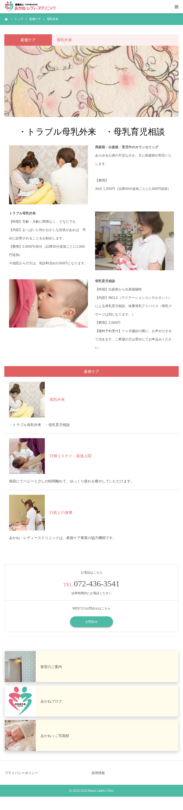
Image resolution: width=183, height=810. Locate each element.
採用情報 (98, 773)
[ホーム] (6, 19)
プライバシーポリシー (21, 773)
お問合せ (91, 621)
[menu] (176, 6)
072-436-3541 (97, 583)
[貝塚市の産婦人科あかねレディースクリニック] (30, 6)
